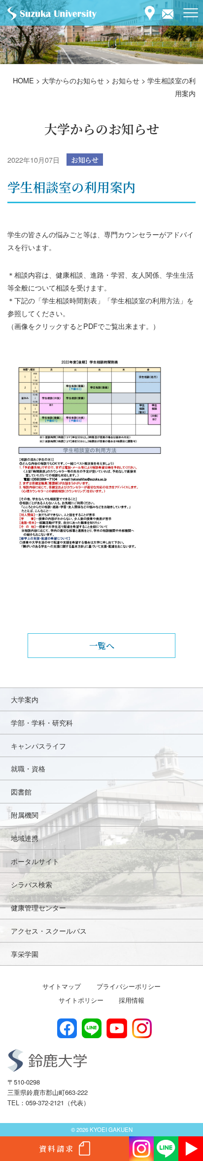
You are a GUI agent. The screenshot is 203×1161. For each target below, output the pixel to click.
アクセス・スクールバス (49, 930)
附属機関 (24, 814)
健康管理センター (38, 907)
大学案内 (24, 699)
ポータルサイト (35, 861)
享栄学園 (24, 953)
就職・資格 (28, 768)
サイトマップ (61, 986)
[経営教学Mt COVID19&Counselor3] (101, 479)
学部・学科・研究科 (42, 722)
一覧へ (101, 645)
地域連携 (24, 838)
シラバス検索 (31, 884)
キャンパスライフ (38, 745)
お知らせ (85, 159)
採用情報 (131, 1000)
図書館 (21, 791)
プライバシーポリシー (129, 986)
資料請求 (56, 1148)
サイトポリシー (81, 1000)
